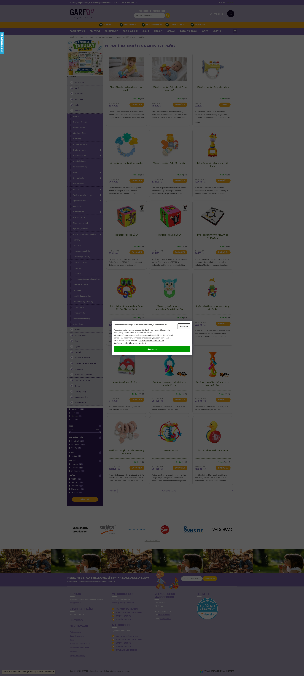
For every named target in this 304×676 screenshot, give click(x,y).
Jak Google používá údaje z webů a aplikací (130, 343)
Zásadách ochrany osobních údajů (151, 340)
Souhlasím (152, 349)
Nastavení (184, 326)
